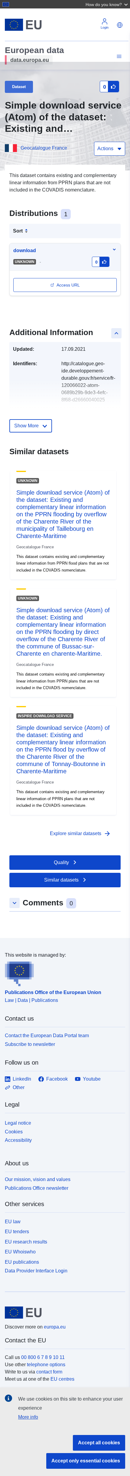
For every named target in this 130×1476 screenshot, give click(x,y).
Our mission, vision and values (37, 1179)
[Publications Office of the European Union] (62, 973)
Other (18, 1087)
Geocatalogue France (44, 147)
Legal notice (18, 1123)
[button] (107, 4)
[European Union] (63, 1313)
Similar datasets (61, 879)
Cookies (14, 1131)
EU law (13, 1221)
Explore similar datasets (80, 833)
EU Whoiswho (20, 1251)
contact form (49, 1371)
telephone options (46, 1364)
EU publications (22, 1262)
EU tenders (17, 1231)
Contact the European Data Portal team (47, 1035)
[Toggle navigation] (118, 57)
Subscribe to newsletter (30, 1044)
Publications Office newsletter (36, 1188)
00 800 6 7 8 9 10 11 (43, 1357)
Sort (18, 230)
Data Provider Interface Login (36, 1270)
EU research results (26, 1241)
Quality (61, 862)
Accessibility (18, 1140)
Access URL (68, 285)
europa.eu (55, 1326)
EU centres (62, 1379)
